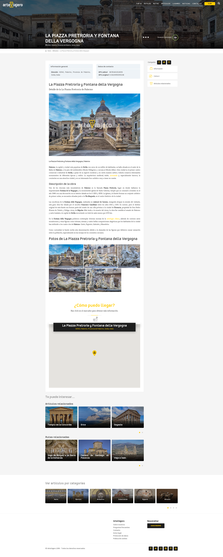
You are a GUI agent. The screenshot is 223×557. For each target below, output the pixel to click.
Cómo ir (156, 76)
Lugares (176, 4)
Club (210, 4)
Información (158, 69)
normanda (113, 175)
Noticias (186, 4)
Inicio (49, 51)
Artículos (165, 4)
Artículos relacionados (162, 84)
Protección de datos (120, 536)
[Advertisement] (162, 124)
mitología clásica (113, 218)
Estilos (147, 4)
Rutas (156, 4)
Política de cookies (120, 539)
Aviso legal (117, 533)
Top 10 (139, 4)
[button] (94, 353)
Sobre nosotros (119, 525)
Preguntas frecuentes (121, 527)
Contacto (197, 4)
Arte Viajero (13, 5)
